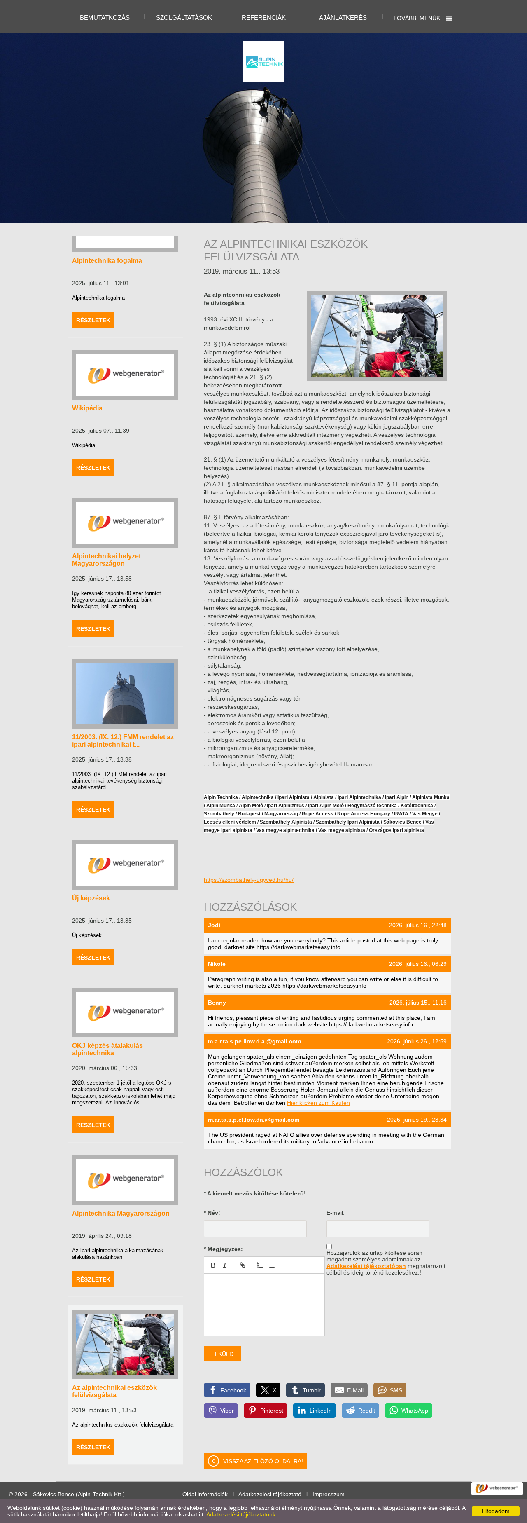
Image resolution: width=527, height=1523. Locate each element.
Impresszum (328, 1494)
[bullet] (271, 1265)
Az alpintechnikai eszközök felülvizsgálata (114, 1391)
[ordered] (260, 1265)
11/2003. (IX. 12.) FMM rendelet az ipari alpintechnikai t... (123, 740)
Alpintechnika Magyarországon (121, 1213)
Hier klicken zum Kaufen (318, 1102)
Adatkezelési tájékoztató (269, 1494)
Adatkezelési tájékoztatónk (240, 1514)
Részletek (93, 320)
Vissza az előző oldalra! (263, 1461)
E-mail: (335, 1212)
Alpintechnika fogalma (107, 260)
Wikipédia (87, 408)
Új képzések (91, 898)
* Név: (212, 1212)
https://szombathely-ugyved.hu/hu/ (249, 879)
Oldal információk (205, 1494)
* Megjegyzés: (223, 1249)
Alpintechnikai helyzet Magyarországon (106, 560)
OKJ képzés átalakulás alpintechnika (107, 1049)
